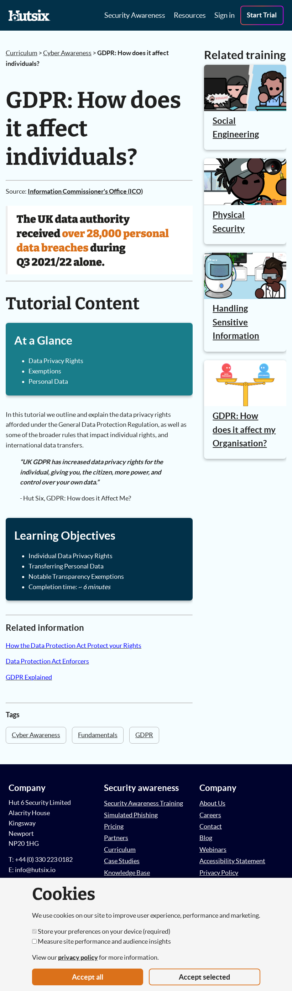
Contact (210, 826)
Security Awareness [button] (134, 15)
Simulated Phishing (131, 815)
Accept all (87, 977)
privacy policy (78, 957)
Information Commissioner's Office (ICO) (85, 191)
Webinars (212, 849)
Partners (116, 837)
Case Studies (122, 861)
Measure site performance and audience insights (104, 941)
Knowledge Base (127, 872)
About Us (212, 803)
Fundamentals (98, 735)
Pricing (114, 826)
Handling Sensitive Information (236, 322)
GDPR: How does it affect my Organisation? (244, 429)
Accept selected (204, 977)
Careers (210, 815)
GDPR (144, 735)
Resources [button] (190, 15)
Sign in (224, 15)
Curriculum (21, 53)
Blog (205, 837)
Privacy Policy (218, 872)
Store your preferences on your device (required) (103, 931)
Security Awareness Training (143, 803)
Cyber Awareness (67, 53)
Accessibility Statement (232, 861)
